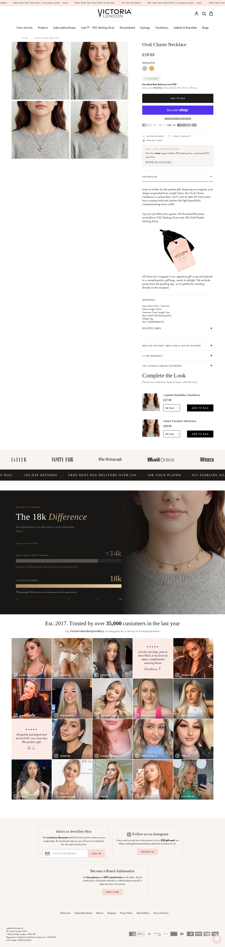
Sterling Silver (145, 68)
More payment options (178, 118)
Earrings (145, 28)
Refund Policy (143, 912)
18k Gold (151, 68)
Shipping (111, 912)
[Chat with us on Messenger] (217, 939)
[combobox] (171, 407)
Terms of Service (161, 912)
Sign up (96, 853)
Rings (205, 28)
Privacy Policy (126, 912)
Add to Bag (200, 408)
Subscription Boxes (64, 28)
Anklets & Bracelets (185, 28)
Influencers (65, 912)
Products (43, 28)
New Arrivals (25, 28)
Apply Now (112, 892)
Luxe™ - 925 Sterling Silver (97, 28)
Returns (99, 912)
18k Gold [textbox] (169, 408)
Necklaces (161, 28)
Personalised (127, 28)
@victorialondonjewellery (87, 631)
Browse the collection (158, 162)
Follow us (147, 851)
